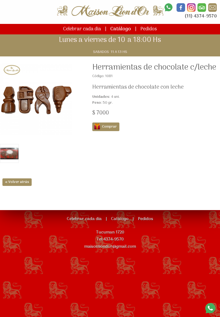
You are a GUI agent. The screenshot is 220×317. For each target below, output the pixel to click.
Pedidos (148, 29)
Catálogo (120, 29)
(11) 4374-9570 (201, 16)
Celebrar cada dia (82, 29)
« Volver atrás (17, 182)
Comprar (109, 126)
